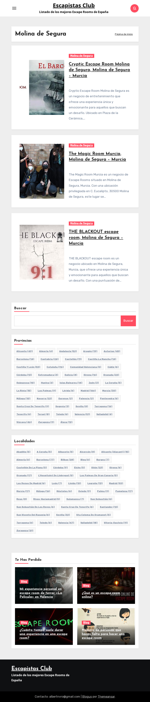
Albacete (65, 451)
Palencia (86, 398)
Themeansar (106, 696)
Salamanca (75, 499)
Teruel (44, 414)
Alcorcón (87, 451)
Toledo (62, 414)
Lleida (74, 483)
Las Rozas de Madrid (30, 483)
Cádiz (113, 367)
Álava (66, 422)
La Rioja (23, 390)
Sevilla (82, 406)
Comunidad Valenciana (85, 367)
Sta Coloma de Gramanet (93, 514)
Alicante (24, 351)
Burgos (102, 459)
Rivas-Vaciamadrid (46, 499)
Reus (21, 499)
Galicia (71, 375)
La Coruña (113, 382)
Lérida (68, 390)
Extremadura (48, 375)
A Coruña (44, 451)
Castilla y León (28, 367)
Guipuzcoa (25, 382)
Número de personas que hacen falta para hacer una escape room (103, 634)
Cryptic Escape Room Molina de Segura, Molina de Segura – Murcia (99, 70)
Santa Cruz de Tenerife (32, 406)
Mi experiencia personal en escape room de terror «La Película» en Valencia (41, 593)
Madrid (88, 390)
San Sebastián (101, 499)
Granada (111, 375)
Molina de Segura (81, 55)
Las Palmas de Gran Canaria (99, 475)
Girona (90, 375)
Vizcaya (24, 422)
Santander (109, 507)
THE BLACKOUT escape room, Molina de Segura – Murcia (96, 237)
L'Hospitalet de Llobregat (55, 475)
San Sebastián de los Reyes (35, 507)
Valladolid (104, 414)
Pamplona (124, 491)
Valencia (82, 414)
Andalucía (68, 351)
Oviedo (84, 491)
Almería (46, 351)
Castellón (73, 359)
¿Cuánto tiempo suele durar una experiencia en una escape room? (44, 634)
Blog (85, 459)
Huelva (47, 382)
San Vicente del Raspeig (33, 514)
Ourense (65, 398)
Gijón (97, 467)
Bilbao (67, 459)
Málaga (23, 398)
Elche (79, 467)
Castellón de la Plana (31, 467)
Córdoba (24, 375)
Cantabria (50, 359)
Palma (103, 491)
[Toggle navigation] (14, 8)
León (57, 483)
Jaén (94, 382)
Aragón (90, 351)
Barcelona (25, 359)
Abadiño (23, 451)
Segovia (62, 406)
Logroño (95, 483)
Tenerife (23, 414)
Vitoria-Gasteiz (116, 522)
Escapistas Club (74, 5)
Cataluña (55, 367)
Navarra (44, 398)
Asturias (112, 351)
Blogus (87, 696)
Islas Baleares (71, 382)
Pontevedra (109, 398)
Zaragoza (46, 422)
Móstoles (64, 491)
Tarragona (103, 406)
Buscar (20, 308)
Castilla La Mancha (102, 359)
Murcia (109, 390)
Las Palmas (47, 390)
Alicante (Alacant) (115, 451)
